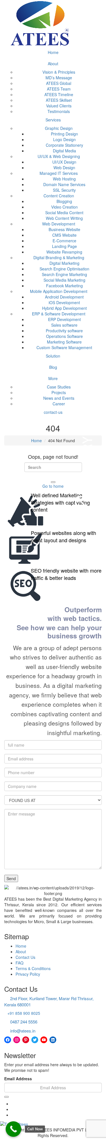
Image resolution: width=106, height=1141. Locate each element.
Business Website (64, 229)
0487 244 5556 (23, 1022)
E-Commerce (64, 240)
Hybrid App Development (64, 308)
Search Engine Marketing (64, 274)
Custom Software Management (64, 347)
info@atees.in (22, 1031)
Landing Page (64, 246)
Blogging (64, 201)
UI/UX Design (64, 162)
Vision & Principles (58, 72)
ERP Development (64, 319)
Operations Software (64, 336)
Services (53, 120)
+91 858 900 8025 (23, 1013)
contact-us (53, 412)
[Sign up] (6, 1097)
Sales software (64, 325)
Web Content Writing (64, 218)
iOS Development (64, 302)
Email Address (18, 1078)
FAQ (19, 963)
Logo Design (64, 139)
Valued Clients (59, 106)
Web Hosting (64, 179)
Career (59, 403)
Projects (58, 392)
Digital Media (64, 150)
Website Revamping (64, 252)
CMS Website (64, 235)
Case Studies (59, 387)
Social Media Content (64, 212)
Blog (53, 367)
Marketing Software (64, 342)
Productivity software (64, 330)
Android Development (64, 297)
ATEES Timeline (58, 94)
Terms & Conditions (33, 968)
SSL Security (64, 190)
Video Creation (64, 207)
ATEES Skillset (59, 100)
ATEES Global (58, 83)
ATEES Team (59, 89)
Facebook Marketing (64, 285)
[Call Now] (13, 1129)
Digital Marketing (64, 263)
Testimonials (58, 111)
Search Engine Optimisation (64, 269)
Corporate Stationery (64, 145)
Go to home (53, 486)
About (53, 63)
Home (53, 52)
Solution (53, 356)
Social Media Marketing (64, 280)
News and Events (58, 398)
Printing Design (64, 134)
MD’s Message (59, 77)
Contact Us (25, 957)
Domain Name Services (64, 184)
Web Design (64, 167)
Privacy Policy (28, 974)
